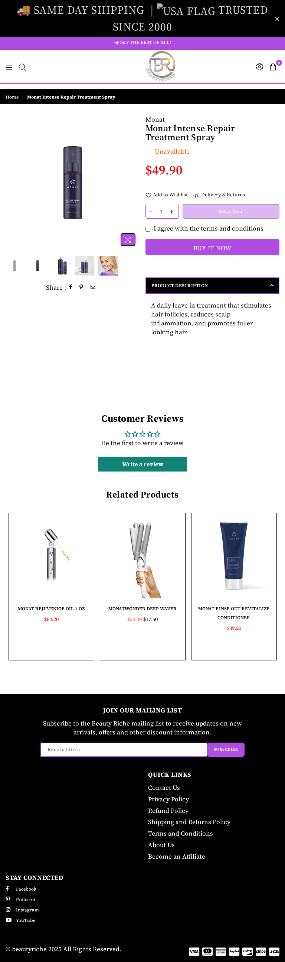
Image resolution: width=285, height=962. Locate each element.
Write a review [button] (142, 464)
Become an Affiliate (176, 856)
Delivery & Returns (222, 195)
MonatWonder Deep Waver (142, 609)
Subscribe (226, 749)
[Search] (23, 66)
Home (12, 97)
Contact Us (164, 787)
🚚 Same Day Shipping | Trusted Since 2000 (142, 18)
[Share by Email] (93, 287)
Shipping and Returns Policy (189, 821)
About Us (161, 844)
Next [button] (133, 182)
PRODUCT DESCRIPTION (179, 286)
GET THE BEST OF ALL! (144, 42)
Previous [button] (12, 182)
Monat (155, 119)
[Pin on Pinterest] (81, 287)
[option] (73, 182)
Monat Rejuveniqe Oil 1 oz (51, 609)
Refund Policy (168, 810)
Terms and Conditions (180, 833)
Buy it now (212, 248)
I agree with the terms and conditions (208, 228)
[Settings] (260, 66)
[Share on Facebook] (71, 287)
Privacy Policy (168, 799)
